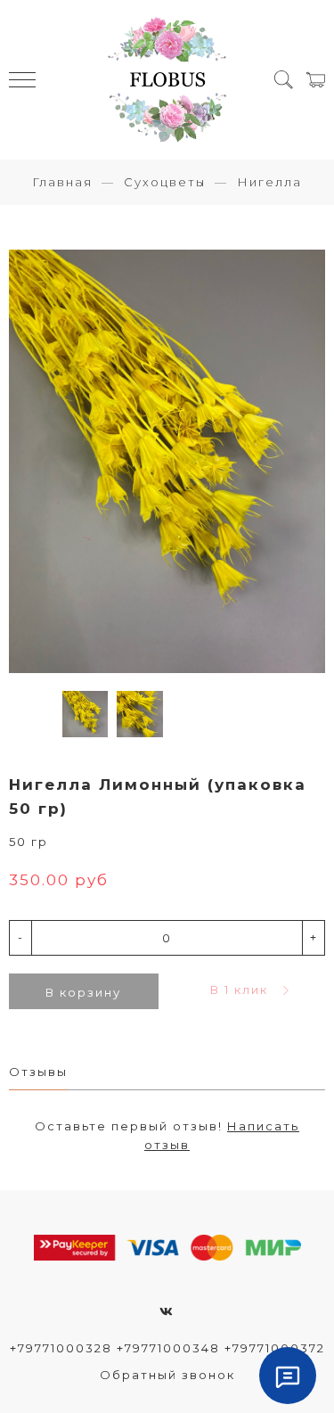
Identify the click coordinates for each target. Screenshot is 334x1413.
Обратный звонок (167, 1375)
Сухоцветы (165, 182)
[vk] (167, 1311)
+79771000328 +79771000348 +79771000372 (167, 1348)
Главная (62, 182)
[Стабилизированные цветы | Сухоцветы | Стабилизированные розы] (167, 79)
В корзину (83, 992)
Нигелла (269, 182)
